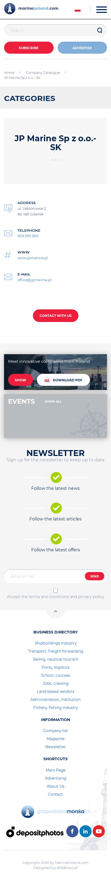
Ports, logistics (56, 667)
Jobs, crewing (55, 683)
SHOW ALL (53, 401)
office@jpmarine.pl (35, 280)
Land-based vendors (55, 691)
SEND (94, 576)
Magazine (55, 739)
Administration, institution (55, 699)
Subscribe (29, 48)
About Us (55, 786)
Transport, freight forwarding (55, 651)
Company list (55, 731)
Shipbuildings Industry (56, 643)
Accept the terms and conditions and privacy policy (55, 596)
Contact (55, 794)
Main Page (55, 770)
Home (9, 73)
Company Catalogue (43, 73)
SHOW (20, 380)
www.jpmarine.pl (33, 258)
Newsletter (55, 747)
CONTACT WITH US (56, 316)
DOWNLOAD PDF (67, 380)
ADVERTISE (82, 48)
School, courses (55, 675)
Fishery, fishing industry (55, 707)
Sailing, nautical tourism (55, 659)
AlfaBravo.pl (67, 867)
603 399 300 (28, 236)
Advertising (55, 778)
